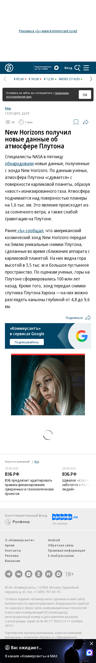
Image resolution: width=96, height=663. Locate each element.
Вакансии (12, 560)
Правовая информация (66, 550)
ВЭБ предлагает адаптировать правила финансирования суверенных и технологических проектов (29, 487)
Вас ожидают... (26, 647)
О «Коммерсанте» (19, 540)
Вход (68, 68)
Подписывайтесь (27, 342)
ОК (85, 94)
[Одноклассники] (38, 574)
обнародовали (19, 163)
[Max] (58, 574)
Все (36, 461)
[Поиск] (77, 67)
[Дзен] (28, 574)
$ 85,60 (19, 79)
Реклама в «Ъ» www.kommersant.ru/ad (48, 31)
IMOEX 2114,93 (69, 79)
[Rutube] (48, 574)
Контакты (13, 550)
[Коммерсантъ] (9, 68)
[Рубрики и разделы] (86, 67)
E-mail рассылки (61, 555)
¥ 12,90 (49, 79)
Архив (9, 545)
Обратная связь (61, 545)
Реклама (12, 555)
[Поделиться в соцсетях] (86, 122)
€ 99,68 (34, 79)
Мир (8, 108)
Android (54, 540)
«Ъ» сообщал (29, 230)
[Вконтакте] (18, 574)
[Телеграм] (8, 574)
